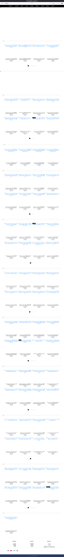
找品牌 (27, 6)
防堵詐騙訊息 (32, 543)
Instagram (49, 544)
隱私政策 (32, 544)
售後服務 (14, 545)
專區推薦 (31, 6)
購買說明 (47, 6)
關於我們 (10, 6)
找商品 (22, 6)
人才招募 (14, 546)
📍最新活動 (16, 6)
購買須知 (14, 544)
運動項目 (37, 6)
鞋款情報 (42, 6)
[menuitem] (28, 65)
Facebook (49, 543)
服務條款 (32, 546)
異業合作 (52, 6)
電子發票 (32, 545)
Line (49, 545)
